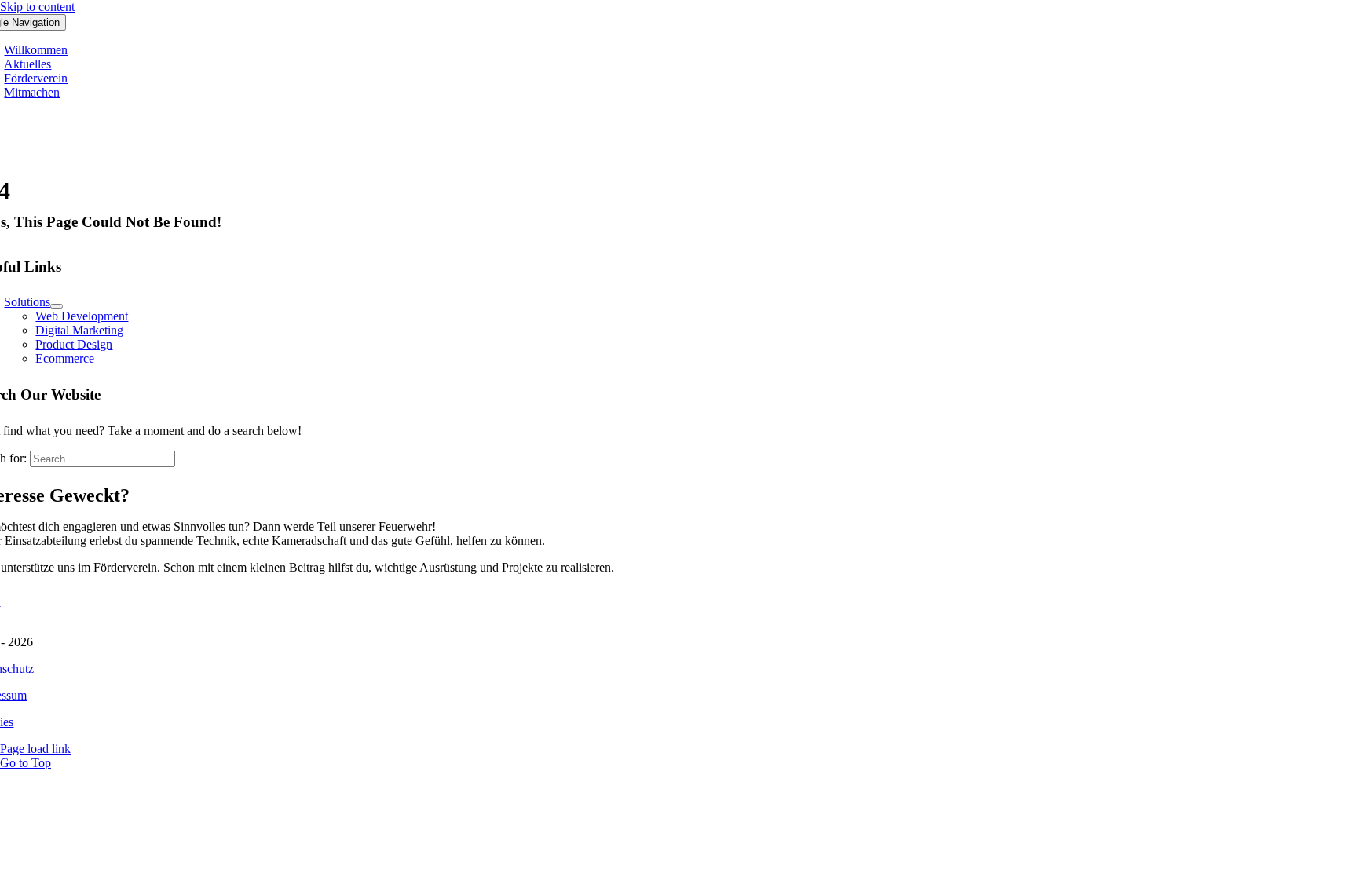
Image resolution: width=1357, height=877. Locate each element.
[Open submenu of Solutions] (56, 306)
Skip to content (37, 6)
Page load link (35, 748)
